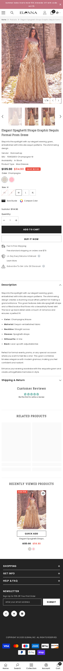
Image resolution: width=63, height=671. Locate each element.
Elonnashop (16, 153)
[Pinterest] (14, 614)
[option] (31, 63)
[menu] (3, 13)
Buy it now (31, 239)
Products (13, 20)
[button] (58, 13)
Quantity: (6, 214)
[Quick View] (43, 493)
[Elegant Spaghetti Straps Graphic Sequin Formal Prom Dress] (31, 509)
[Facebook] (6, 614)
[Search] (12, 13)
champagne (29, 549)
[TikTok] (22, 614)
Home (4, 20)
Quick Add (31, 533)
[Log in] (44, 12)
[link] (16, 464)
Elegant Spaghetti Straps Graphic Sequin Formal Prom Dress (31, 538)
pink (33, 549)
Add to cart (31, 229)
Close (60, 4)
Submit (51, 602)
